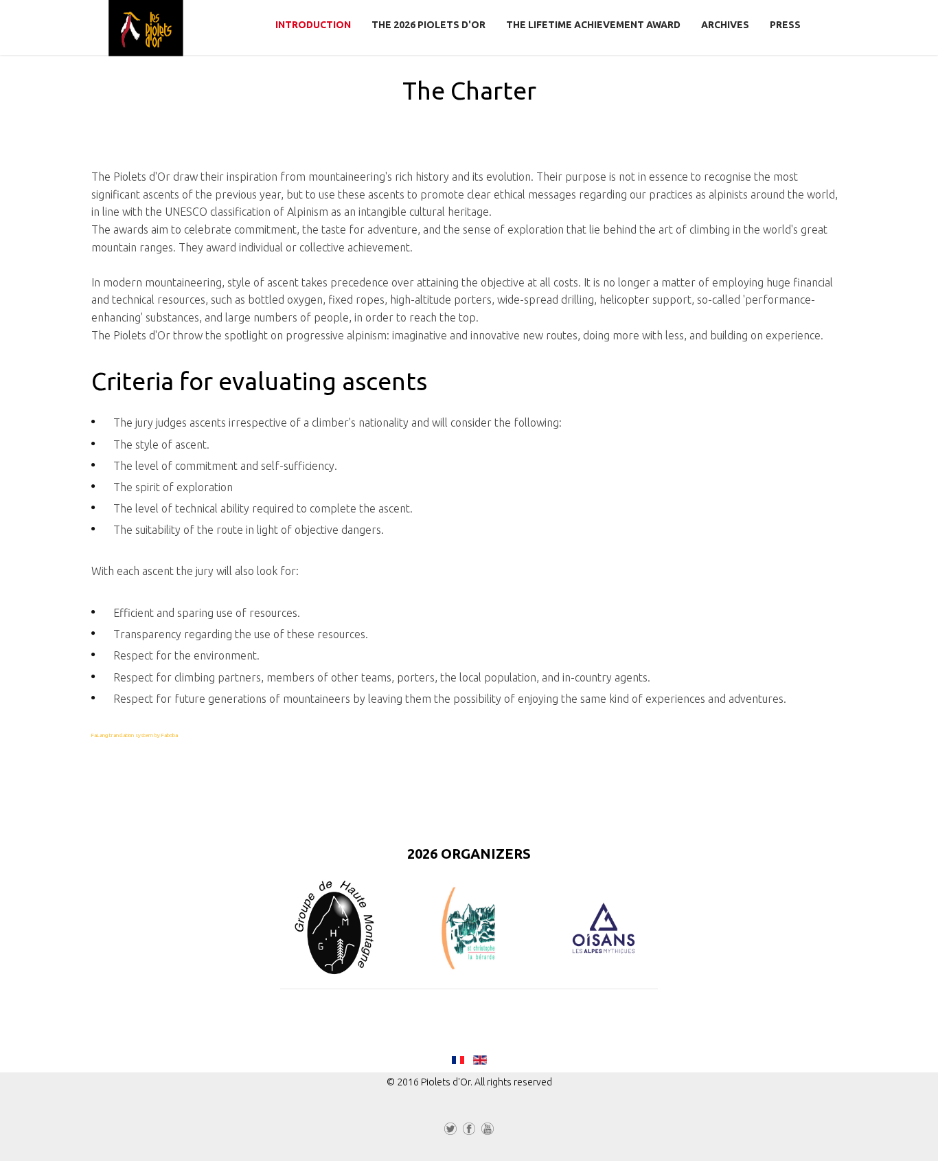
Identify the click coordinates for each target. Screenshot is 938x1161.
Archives (725, 24)
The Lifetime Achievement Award (593, 24)
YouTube (487, 1131)
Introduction (313, 24)
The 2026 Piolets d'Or (428, 24)
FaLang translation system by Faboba (134, 735)
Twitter (450, 1131)
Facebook (469, 1131)
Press (785, 24)
